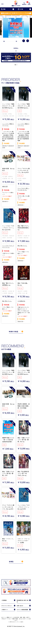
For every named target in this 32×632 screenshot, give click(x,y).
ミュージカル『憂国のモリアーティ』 (8, 124)
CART (29, 3)
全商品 (11, 561)
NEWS (3, 623)
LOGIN (15, 623)
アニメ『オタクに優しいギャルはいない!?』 (23, 189)
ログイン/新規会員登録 (22, 609)
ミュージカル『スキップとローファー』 (8, 246)
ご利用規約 (4, 600)
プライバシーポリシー (6, 605)
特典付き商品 (13, 331)
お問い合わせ (20, 605)
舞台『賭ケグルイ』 (22, 245)
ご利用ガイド (4, 609)
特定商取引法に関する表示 (22, 601)
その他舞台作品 (21, 301)
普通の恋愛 (5, 186)
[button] (23, 40)
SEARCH (24, 4)
